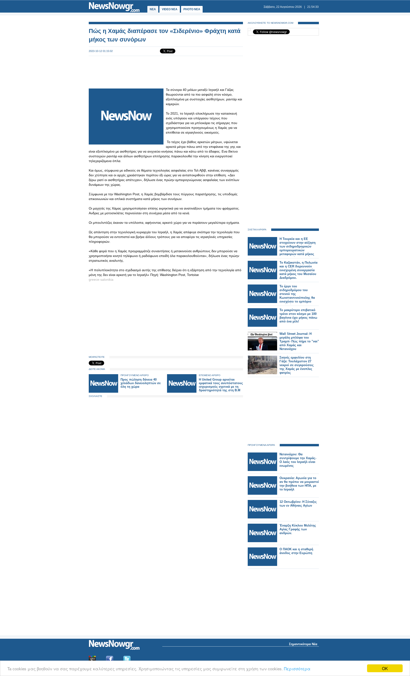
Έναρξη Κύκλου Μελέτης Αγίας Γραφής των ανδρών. (298, 529)
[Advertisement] (166, 72)
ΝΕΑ (153, 9)
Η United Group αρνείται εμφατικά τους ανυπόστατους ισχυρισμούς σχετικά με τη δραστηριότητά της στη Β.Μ (221, 385)
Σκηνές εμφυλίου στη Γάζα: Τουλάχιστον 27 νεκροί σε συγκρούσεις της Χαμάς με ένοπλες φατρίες (297, 365)
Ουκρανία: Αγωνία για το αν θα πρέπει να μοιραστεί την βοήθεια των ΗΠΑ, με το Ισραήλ (299, 483)
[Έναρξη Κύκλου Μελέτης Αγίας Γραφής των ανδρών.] (262, 541)
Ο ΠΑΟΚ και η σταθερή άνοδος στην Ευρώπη (296, 551)
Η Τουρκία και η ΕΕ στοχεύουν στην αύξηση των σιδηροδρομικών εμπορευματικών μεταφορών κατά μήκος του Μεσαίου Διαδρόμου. (298, 248)
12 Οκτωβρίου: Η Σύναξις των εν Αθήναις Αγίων (298, 503)
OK (385, 668)
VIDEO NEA (169, 9)
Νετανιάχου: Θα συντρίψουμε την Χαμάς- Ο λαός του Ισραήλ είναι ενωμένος (298, 459)
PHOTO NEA (191, 9)
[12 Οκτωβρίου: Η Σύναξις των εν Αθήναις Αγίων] (262, 517)
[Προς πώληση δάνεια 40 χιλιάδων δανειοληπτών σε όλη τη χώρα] (103, 391)
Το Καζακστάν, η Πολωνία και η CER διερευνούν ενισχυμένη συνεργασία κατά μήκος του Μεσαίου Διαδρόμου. (298, 270)
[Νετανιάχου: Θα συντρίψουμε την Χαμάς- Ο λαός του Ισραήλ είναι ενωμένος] (262, 470)
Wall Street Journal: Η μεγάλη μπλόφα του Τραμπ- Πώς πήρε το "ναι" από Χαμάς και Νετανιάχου (299, 341)
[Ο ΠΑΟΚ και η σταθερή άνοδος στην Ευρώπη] (262, 565)
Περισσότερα (297, 668)
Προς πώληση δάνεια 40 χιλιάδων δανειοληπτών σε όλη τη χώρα (141, 383)
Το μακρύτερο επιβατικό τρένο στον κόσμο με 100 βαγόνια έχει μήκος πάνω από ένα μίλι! (298, 315)
